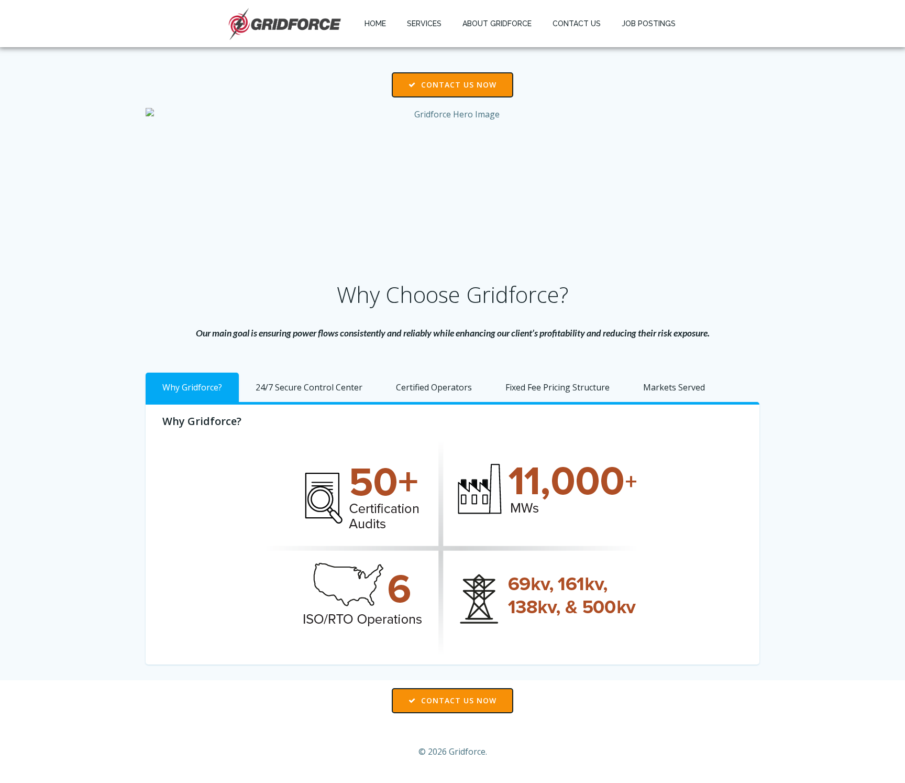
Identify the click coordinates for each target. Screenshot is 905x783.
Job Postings (649, 23)
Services (424, 23)
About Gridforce (497, 23)
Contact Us (577, 23)
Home (375, 23)
